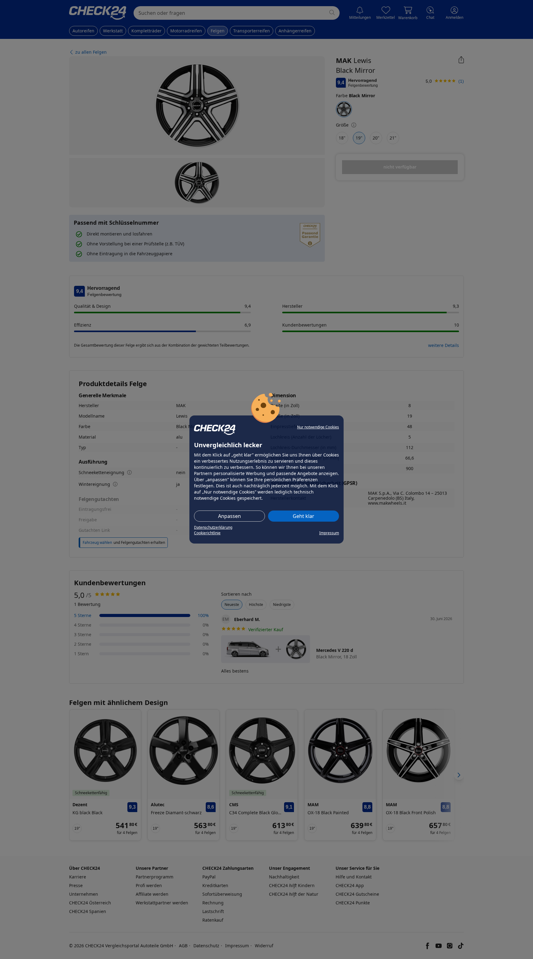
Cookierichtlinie (207, 533)
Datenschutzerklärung (213, 527)
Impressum (329, 533)
